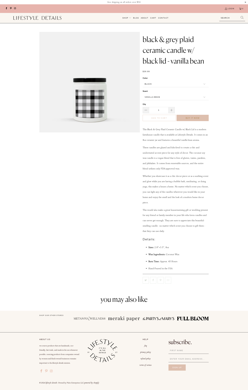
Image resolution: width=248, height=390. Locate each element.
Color (145, 78)
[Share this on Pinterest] (161, 280)
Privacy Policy (145, 352)
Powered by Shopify (91, 382)
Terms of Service (146, 365)
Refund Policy (146, 358)
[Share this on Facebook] (153, 280)
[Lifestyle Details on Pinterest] (10, 8)
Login (231, 8)
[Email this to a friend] (168, 280)
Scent (145, 91)
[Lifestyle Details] (37, 18)
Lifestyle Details (51, 382)
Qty (144, 104)
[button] (126, 18)
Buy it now (193, 118)
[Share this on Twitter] (146, 280)
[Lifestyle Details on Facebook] (6, 8)
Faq (145, 345)
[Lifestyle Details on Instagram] (15, 8)
